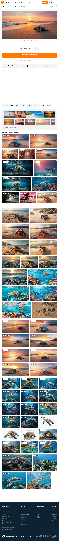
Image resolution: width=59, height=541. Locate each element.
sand (29, 105)
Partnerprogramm (25, 513)
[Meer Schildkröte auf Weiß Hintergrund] (11, 434)
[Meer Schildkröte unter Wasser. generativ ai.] (11, 447)
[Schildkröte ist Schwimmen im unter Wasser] (45, 167)
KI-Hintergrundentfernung (8, 526)
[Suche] (52, 6)
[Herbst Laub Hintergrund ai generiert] (27, 153)
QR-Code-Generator (7, 528)
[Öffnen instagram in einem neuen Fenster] (19, 535)
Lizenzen (23, 509)
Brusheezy (4, 509)
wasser (49, 105)
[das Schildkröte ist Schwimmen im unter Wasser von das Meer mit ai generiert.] (17, 167)
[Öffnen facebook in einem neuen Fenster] (16, 535)
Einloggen (51, 2)
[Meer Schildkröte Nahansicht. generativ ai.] (48, 434)
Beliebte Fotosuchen (23, 519)
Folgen (36, 50)
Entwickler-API (5, 520)
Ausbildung (5, 517)
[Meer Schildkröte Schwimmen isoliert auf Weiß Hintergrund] (48, 421)
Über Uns (38, 513)
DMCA (22, 511)
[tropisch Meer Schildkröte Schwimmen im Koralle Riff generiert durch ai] (17, 462)
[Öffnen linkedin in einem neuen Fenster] (21, 535)
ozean (23, 105)
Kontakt (38, 511)
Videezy (4, 513)
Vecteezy (4, 511)
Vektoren (7, 2)
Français (53, 517)
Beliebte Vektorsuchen (24, 516)
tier (43, 105)
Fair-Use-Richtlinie (50, 536)
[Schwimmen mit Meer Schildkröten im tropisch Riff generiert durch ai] (44, 183)
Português (53, 513)
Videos (21, 2)
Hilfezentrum (39, 509)
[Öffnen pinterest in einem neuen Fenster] (23, 535)
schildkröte (36, 105)
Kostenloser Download (29, 55)
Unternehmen (5, 515)
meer (17, 105)
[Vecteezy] (2, 2)
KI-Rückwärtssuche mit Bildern (7, 522)
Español (52, 511)
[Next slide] (53, 105)
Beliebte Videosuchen (24, 523)
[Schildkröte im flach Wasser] (29, 434)
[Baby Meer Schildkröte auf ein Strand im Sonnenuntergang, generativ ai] (10, 153)
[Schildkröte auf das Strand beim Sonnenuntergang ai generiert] (15, 140)
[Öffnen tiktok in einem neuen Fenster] (26, 535)
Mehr (35, 2)
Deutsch (53, 515)
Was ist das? (14, 70)
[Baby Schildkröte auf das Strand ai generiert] (47, 197)
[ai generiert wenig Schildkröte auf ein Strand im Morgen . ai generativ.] (11, 261)
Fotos (14, 2)
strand (5, 105)
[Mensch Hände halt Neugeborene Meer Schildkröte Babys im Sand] (44, 310)
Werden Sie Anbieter (39, 516)
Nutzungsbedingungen (40, 535)
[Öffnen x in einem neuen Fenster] (28, 535)
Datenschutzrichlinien (51, 535)
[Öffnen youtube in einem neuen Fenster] (30, 535)
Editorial (28, 2)
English (52, 509)
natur (11, 105)
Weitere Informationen (8, 73)
